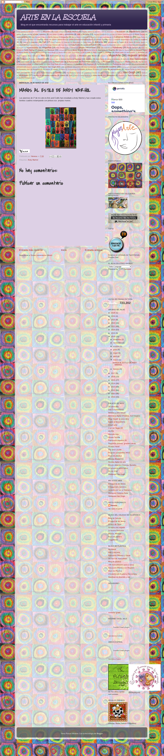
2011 (113, 394)
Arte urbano (53, 34)
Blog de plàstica (114, 562)
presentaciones (139, 64)
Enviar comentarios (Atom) (41, 255)
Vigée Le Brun (73, 75)
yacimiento (121, 75)
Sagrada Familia (129, 69)
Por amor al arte (114, 450)
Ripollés (82, 69)
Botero (78, 37)
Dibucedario (76, 42)
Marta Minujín (51, 52)
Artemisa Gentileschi (100, 34)
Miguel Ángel (21, 56)
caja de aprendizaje (105, 37)
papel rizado (25, 62)
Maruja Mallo (86, 52)
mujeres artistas (137, 55)
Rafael (86, 67)
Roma (90, 69)
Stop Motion (70, 73)
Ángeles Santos (87, 32)
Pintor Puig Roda (52, 64)
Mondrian (83, 56)
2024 (113, 316)
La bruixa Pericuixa (116, 531)
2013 (113, 387)
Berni (44, 37)
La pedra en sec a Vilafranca (120, 490)
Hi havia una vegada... (117, 527)
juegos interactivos (87, 47)
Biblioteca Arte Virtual (116, 413)
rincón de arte (72, 69)
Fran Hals (39, 45)
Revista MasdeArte (116, 459)
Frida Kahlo (75, 45)
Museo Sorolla (114, 437)
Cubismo (25, 42)
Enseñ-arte (112, 425)
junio (115, 350)
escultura (20, 45)
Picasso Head (113, 447)
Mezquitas (141, 52)
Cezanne (19, 39)
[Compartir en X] (55, 156)
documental (112, 42)
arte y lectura (83, 34)
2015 (113, 380)
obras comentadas (113, 59)
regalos (134, 67)
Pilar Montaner (142, 62)
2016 (113, 377)
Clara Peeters (29, 39)
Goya (111, 45)
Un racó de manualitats (117, 559)
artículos (112, 34)
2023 (113, 320)
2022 (113, 323)
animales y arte (99, 32)
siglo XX (35, 73)
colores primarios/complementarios (81, 39)
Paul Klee (86, 61)
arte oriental (28, 34)
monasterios (72, 56)
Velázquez (23, 75)
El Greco (130, 42)
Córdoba (135, 39)
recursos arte (125, 67)
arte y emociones (66, 34)
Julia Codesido (105, 47)
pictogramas (119, 62)
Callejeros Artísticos (123, 37)
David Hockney (56, 42)
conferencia (108, 39)
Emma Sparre (140, 42)
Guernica (132, 45)
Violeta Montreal (85, 75)
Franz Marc (64, 45)
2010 (113, 397)
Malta (120, 50)
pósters (107, 64)
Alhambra (47, 32)
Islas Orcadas (61, 48)
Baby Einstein (36, 37)
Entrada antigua (93, 250)
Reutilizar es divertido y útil (119, 577)
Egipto (121, 42)
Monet (94, 56)
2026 (113, 313)
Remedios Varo (24, 69)
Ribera (63, 69)
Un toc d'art (113, 471)
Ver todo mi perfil (115, 509)
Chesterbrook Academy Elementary (122, 574)
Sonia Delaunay (46, 73)
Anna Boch (110, 32)
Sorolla (58, 72)
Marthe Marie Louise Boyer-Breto (69, 52)
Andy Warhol (73, 32)
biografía (64, 37)
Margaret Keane (141, 50)
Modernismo (54, 56)
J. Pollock (72, 48)
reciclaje (93, 67)
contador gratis (114, 613)
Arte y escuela (114, 552)
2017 (113, 373)
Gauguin (103, 45)
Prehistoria (117, 64)
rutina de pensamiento (112, 69)
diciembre (117, 339)
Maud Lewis (119, 52)
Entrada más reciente (31, 250)
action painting (21, 32)
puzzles (78, 67)
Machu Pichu (91, 50)
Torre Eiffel (110, 73)
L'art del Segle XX (115, 428)
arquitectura (134, 31)
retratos (55, 69)
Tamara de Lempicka (83, 73)
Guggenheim (142, 45)
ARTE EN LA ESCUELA (57, 17)
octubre (116, 346)
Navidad (78, 59)
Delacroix (67, 42)
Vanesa (114, 505)
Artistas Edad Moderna (124, 34)
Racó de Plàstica (115, 571)
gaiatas (85, 45)
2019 (113, 333)
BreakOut (94, 37)
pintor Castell (39, 64)
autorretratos (22, 37)
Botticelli (85, 37)
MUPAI (111, 431)
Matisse (108, 52)
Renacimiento (38, 69)
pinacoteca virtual (25, 64)
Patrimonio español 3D (117, 440)
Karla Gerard (132, 48)
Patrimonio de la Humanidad (66, 62)
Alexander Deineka (34, 32)
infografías (46, 47)
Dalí (44, 42)
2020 (113, 330)
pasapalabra (47, 62)
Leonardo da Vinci (64, 50)
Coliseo (38, 39)
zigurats (144, 75)
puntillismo (69, 67)
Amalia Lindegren (59, 32)
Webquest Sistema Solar (118, 493)
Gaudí (94, 45)
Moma (63, 56)
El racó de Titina (114, 524)
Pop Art (99, 64)
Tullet (118, 73)
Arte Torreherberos (116, 410)
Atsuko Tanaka (140, 34)
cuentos (34, 42)
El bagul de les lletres (117, 484)
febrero (116, 369)
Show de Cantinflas (23, 73)
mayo (115, 353)
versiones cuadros (49, 75)
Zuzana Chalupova (25, 78)
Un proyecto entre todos (118, 468)
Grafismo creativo (121, 45)
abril (115, 356)
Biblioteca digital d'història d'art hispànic (124, 416)
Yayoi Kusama (133, 75)
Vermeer (36, 75)
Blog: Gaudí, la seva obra (118, 419)
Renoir (47, 69)
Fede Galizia (30, 45)
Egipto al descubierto (116, 422)
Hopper (21, 47)
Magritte (111, 50)
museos (41, 59)
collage (46, 39)
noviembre (117, 343)
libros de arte (78, 50)
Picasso (106, 61)
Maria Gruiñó (23, 52)
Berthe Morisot (53, 37)
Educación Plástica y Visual (119, 555)
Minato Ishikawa (33, 56)
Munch (25, 59)
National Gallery (66, 59)
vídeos (62, 75)
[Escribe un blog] (53, 156)
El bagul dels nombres (117, 487)
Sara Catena (141, 69)
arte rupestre (40, 34)
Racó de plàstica (115, 456)
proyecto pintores (32, 67)
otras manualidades (138, 59)
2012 (113, 390)
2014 (113, 383)
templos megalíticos (98, 73)
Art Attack (112, 549)
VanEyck (144, 73)
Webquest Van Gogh (116, 474)
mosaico (103, 56)
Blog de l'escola (114, 518)
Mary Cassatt (97, 52)
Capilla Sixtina (141, 37)
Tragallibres (113, 540)
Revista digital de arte (117, 462)
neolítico (89, 59)
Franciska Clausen (51, 45)
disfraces (99, 42)
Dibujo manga (87, 42)
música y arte (54, 59)
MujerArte (115, 55)
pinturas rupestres (67, 64)
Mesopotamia (131, 52)
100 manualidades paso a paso (121, 565)
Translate (127, 269)
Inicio (64, 250)
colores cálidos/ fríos (59, 39)
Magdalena (102, 50)
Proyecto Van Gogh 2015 (50, 67)
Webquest (111, 75)
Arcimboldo (121, 32)
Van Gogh (129, 72)
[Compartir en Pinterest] (60, 156)
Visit (115, 636)
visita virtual (97, 75)
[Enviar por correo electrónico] (50, 156)
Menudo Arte (113, 434)
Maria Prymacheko (37, 52)
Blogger (100, 734)
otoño (125, 59)
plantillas (79, 64)
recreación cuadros (107, 67)
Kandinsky (117, 47)
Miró (43, 55)
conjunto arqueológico (122, 39)
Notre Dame (100, 59)
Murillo (33, 59)
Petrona (97, 62)
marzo (116, 360)
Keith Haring (29, 50)
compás (98, 39)
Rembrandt (143, 67)
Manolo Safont (129, 50)
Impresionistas (32, 48)
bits (73, 37)
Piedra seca (130, 62)
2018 (113, 336)
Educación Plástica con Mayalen (121, 568)
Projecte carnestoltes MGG (119, 453)
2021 (113, 326)
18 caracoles (113, 407)
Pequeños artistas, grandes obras (122, 443)
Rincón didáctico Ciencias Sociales (122, 465)
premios (128, 64)
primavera (20, 67)
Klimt (39, 50)
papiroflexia (36, 62)
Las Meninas (49, 50)
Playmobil (90, 64)
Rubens (97, 69)
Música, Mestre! (114, 534)
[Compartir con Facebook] (58, 156)
